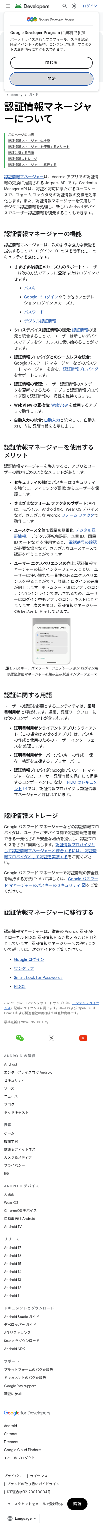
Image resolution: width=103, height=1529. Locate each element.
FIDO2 (20, 986)
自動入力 (52, 420)
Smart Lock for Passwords (38, 977)
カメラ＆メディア (18, 1157)
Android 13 (12, 1279)
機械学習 (11, 1141)
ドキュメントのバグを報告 (25, 1378)
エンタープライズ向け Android (28, 1072)
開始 (52, 78)
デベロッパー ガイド (20, 1324)
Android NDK (14, 1348)
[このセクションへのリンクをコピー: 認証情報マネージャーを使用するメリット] (33, 456)
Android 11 (12, 1295)
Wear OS (11, 1202)
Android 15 (12, 1263)
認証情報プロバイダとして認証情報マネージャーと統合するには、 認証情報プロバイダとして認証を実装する (50, 851)
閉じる (51, 62)
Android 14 (13, 1271)
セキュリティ (14, 1080)
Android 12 (12, 1287)
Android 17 (12, 1247)
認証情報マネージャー (24, 177)
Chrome (10, 1434)
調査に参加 (13, 1394)
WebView (59, 405)
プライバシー (14, 1165)
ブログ (9, 1104)
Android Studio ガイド (21, 1316)
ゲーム (9, 1133)
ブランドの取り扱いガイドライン (33, 1484)
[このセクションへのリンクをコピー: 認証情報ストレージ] (63, 816)
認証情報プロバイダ (80, 369)
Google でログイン (41, 297)
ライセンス (39, 1476)
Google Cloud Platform (22, 1450)
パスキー (32, 288)
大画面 (9, 1194)
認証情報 (80, 330)
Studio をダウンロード (22, 1340)
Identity (16, 95)
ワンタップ (24, 968)
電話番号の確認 (83, 542)
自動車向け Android (19, 1218)
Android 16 (13, 1255)
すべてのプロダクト (19, 1458)
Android (10, 1064)
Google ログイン (29, 959)
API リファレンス (17, 1332)
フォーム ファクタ (78, 515)
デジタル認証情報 (40, 321)
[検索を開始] (65, 6)
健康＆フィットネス (20, 1149)
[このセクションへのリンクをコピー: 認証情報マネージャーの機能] (87, 235)
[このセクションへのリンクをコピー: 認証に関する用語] (57, 696)
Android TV (13, 1226)
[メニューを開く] (8, 6)
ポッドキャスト (16, 1112)
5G (6, 1173)
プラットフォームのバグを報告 (28, 1370)
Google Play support (20, 1386)
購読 (77, 1503)
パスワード (34, 312)
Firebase (11, 1442)
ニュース (11, 1096)
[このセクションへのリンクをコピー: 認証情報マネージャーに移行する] (9, 921)
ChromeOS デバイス (20, 1210)
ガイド (34, 95)
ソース (9, 1088)
